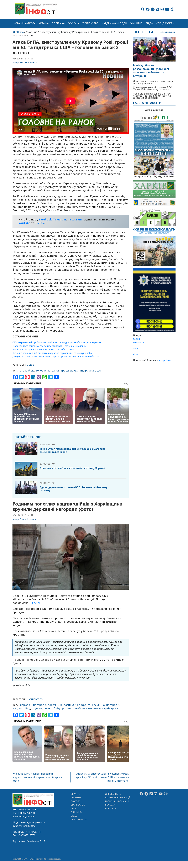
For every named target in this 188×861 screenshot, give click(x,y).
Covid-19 (73, 23)
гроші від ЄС (69, 370)
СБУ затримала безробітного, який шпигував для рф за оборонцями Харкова (56, 342)
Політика (58, 23)
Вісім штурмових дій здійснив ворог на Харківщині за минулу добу (52, 353)
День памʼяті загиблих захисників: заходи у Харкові (72, 468)
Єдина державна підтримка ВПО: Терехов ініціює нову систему (74, 489)
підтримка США (90, 370)
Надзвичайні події (114, 23)
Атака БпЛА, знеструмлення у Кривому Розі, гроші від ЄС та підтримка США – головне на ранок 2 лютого (102, 777)
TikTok (39, 223)
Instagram (74, 219)
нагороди (112, 705)
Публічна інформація (117, 801)
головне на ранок (47, 370)
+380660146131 (26, 813)
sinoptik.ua (165, 360)
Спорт (74, 808)
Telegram (59, 219)
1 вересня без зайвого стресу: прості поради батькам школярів (49, 346)
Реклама (110, 804)
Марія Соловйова (29, 62)
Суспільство (90, 23)
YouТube (24, 223)
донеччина (55, 705)
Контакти (110, 808)
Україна (44, 23)
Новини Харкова (25, 23)
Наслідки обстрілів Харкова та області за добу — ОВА (43, 349)
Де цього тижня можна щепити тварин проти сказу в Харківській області (55, 356)
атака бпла (27, 370)
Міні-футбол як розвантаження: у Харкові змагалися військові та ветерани (72, 450)
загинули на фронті (77, 705)
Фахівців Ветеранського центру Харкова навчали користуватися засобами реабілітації (152, 96)
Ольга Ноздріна (28, 519)
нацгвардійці (21, 708)
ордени (37, 708)
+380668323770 (26, 835)
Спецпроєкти (165, 23)
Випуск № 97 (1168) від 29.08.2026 (154, 176)
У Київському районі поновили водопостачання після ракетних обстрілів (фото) (37, 777)
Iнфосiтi (34, 603)
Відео (149, 23)
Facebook (45, 219)
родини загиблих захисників (81, 708)
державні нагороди (33, 705)
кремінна (98, 705)
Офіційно (136, 23)
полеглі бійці (52, 708)
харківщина (110, 708)
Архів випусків (168, 32)
